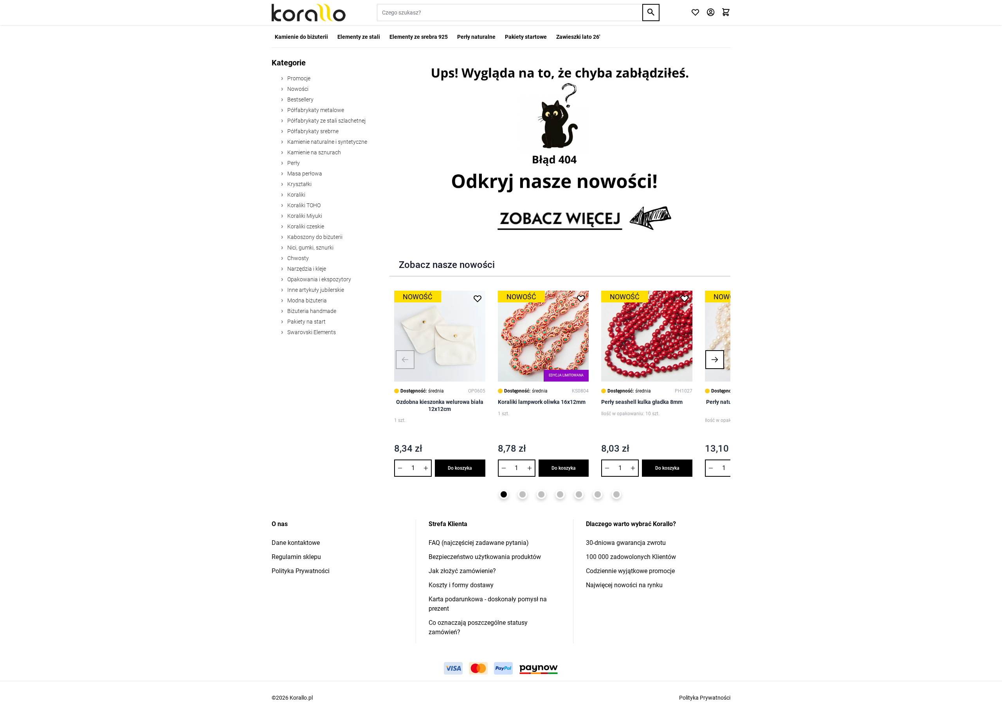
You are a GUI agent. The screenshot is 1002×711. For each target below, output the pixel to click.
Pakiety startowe (526, 37)
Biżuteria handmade (311, 311)
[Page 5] (579, 494)
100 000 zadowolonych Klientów (631, 557)
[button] (405, 359)
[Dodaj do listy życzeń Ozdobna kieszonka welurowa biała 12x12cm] (477, 298)
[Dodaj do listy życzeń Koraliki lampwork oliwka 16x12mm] (581, 298)
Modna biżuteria (306, 300)
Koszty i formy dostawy (461, 585)
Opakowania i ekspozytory (318, 279)
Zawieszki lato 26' (578, 37)
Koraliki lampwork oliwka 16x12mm (542, 402)
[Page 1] (504, 494)
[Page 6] (598, 494)
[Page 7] (616, 494)
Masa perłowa (304, 173)
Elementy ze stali (358, 37)
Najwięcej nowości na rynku (624, 585)
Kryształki (299, 184)
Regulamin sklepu (296, 557)
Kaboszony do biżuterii (314, 237)
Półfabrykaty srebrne (312, 131)
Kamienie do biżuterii (301, 37)
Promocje (298, 78)
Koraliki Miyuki (304, 216)
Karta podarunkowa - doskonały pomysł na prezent (488, 603)
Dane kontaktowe (296, 542)
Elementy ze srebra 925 (418, 37)
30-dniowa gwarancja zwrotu (626, 542)
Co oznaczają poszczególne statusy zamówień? (478, 627)
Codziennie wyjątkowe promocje (630, 571)
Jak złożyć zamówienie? (462, 571)
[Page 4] (560, 494)
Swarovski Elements (311, 332)
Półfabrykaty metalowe (315, 110)
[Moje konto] (710, 13)
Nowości (297, 89)
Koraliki (295, 195)
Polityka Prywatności (301, 571)
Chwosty (297, 258)
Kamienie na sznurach (313, 152)
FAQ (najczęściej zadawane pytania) (479, 542)
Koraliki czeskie (305, 226)
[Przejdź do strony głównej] (309, 12)
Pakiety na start (306, 321)
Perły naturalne (476, 37)
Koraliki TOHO (303, 205)
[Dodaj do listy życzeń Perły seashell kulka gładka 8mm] (684, 298)
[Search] (651, 12)
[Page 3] (541, 494)
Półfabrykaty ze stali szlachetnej (326, 121)
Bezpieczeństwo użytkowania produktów (485, 557)
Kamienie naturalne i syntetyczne (326, 142)
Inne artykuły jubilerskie (315, 290)
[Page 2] (522, 494)
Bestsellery (300, 99)
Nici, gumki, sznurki (309, 247)
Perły (293, 163)
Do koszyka (460, 468)
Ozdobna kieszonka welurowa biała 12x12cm (439, 405)
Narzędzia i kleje (306, 269)
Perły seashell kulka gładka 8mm (642, 402)
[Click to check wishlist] (695, 13)
